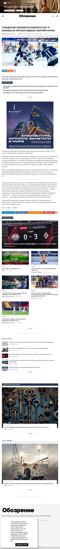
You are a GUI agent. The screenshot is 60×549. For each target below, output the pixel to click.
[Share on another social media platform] (14, 71)
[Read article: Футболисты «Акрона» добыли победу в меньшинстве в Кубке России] (15, 308)
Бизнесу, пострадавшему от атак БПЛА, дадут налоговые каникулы (28, 348)
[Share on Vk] (6, 71)
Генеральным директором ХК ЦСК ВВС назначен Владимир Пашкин (25, 90)
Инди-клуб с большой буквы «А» (11, 268)
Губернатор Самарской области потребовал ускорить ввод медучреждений (31, 342)
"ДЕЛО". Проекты (8, 481)
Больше (30, 97)
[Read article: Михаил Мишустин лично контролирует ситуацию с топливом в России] (5, 356)
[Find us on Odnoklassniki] (47, 520)
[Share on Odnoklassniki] (9, 71)
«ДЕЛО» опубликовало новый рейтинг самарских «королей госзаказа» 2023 (26, 427)
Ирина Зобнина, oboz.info (8, 34)
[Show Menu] (2, 16)
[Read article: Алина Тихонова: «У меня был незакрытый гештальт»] (44, 258)
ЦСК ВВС (14, 207)
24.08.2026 (12, 246)
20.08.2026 (19, 296)
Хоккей (8, 207)
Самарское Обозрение (36, 272)
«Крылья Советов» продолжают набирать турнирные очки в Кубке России (14, 293)
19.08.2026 (18, 322)
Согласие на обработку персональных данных (19, 532)
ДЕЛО (3, 270)
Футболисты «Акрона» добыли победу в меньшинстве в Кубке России (13, 319)
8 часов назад (14, 356)
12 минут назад (14, 344)
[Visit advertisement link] (30, 6)
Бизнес (33, 290)
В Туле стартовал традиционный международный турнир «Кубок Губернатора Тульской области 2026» (44, 294)
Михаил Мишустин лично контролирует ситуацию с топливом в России (30, 354)
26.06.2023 (11, 429)
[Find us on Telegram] (41, 520)
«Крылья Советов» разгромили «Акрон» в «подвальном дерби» (30, 244)
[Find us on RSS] (49, 520)
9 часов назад (14, 364)
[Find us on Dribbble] (43, 520)
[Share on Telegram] (3, 71)
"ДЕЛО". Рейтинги (8, 425)
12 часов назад (14, 369)
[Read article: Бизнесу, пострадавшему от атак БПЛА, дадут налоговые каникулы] (5, 349)
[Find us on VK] (45, 520)
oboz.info (5, 246)
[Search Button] (57, 16)
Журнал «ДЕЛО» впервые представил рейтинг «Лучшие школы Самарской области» (29, 483)
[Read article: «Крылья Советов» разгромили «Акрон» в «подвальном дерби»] (30, 234)
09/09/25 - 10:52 (22, 34)
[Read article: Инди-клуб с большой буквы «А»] (15, 258)
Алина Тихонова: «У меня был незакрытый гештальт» (24, 367)
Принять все (22, 544)
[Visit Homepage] (27, 16)
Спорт (28, 34)
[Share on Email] (12, 71)
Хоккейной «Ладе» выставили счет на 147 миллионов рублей (23, 92)
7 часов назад (14, 350)
